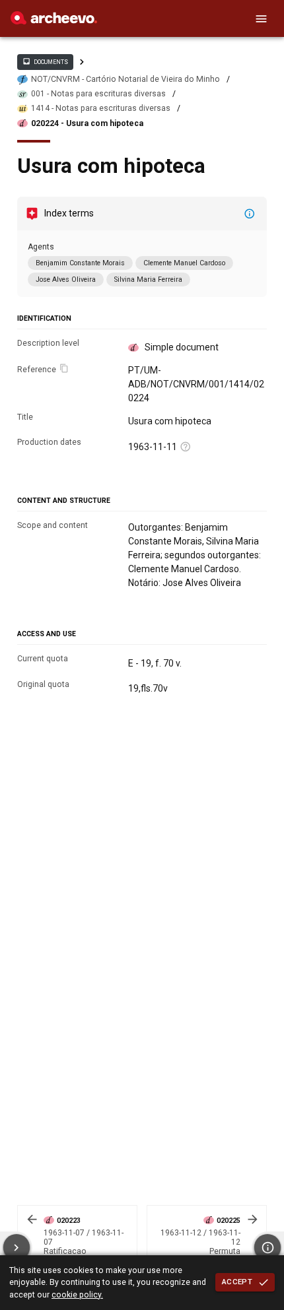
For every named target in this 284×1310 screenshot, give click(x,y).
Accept (237, 1281)
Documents (44, 61)
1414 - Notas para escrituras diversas (100, 108)
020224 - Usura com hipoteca (87, 123)
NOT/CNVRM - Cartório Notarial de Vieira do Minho (125, 79)
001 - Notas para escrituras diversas (98, 93)
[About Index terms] (249, 214)
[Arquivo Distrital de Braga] (54, 21)
